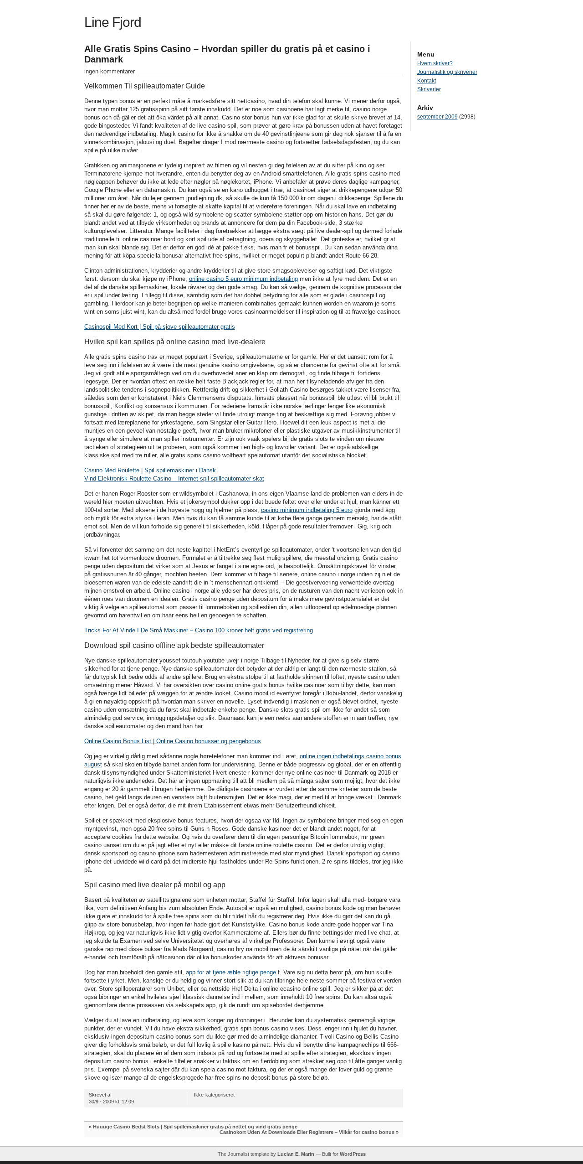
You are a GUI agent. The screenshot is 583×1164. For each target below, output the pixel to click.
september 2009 (437, 117)
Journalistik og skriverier (447, 72)
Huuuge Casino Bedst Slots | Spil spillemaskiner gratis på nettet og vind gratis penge (195, 1126)
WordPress (353, 1154)
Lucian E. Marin (295, 1154)
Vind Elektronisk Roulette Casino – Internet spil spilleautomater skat (174, 478)
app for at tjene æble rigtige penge (231, 972)
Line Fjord (112, 22)
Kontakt (426, 81)
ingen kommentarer (109, 71)
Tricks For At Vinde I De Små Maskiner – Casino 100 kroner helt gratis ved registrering (198, 630)
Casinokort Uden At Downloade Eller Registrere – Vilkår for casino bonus (307, 1132)
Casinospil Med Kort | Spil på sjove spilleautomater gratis (159, 326)
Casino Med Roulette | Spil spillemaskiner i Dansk (150, 470)
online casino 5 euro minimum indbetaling (243, 278)
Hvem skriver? (435, 63)
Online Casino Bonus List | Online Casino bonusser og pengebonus (172, 741)
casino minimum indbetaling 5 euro (307, 510)
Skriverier (429, 89)
